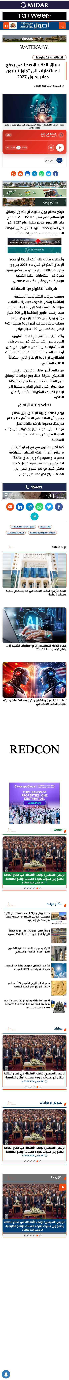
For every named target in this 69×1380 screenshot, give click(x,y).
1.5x (13, 147)
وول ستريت (45, 527)
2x (8, 147)
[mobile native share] (34, 516)
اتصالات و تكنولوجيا (49, 57)
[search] (6, 25)
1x (18, 147)
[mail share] (20, 173)
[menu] (62, 25)
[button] (40, 888)
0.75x (24, 147)
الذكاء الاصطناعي (16, 533)
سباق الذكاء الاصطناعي (23, 527)
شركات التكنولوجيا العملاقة (42, 533)
